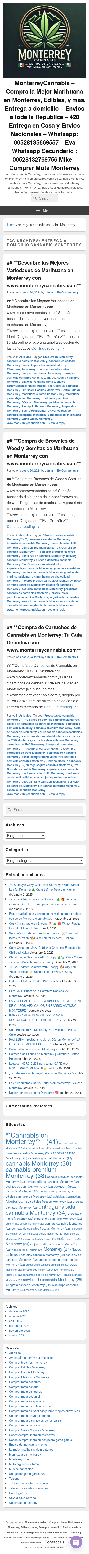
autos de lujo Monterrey (67, 1148)
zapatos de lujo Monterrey (42, 1290)
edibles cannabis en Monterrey (29, 1196)
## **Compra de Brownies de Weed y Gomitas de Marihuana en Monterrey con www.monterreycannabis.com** (44, 452)
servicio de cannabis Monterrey (42, 601)
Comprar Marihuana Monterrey (29, 1377)
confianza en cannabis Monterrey (43, 556)
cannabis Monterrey (38, 1163)
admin (49, 292)
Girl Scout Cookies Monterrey (41, 390)
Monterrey (57, 1249)
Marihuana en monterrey (25, 1454)
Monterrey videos (20, 1459)
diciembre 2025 (19, 1311)
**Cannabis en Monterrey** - (32, 1138)
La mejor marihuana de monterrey (31, 1449)
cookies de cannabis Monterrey (29, 1186)
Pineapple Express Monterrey (41, 406)
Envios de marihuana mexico (28, 1444)
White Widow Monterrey (37, 419)
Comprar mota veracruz (24, 1425)
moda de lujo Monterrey (27, 1249)
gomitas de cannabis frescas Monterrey (41, 1228)
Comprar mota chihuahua (25, 1391)
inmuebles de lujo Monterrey (45, 1233)
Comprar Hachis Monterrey (26, 1372)
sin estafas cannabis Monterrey (58, 786)
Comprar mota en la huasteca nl (30, 1406)
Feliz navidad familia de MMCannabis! (34, 981)
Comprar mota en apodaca (26, 1401)
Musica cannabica (21, 1469)
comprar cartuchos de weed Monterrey (42, 750)
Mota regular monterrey (24, 1464)
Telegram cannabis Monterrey (28, 1285)
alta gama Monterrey (37, 1148)
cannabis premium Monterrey (41, 547)
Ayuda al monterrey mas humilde (31, 1357)
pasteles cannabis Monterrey (43, 1255)
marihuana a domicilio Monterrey (43, 394)
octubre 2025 (17, 1316)
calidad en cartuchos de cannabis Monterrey (36, 724)
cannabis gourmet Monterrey (50, 1158)
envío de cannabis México (38, 381)
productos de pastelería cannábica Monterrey (38, 595)
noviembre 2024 (19, 1330)
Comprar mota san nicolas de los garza (35, 1420)
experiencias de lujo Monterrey (25, 1223)
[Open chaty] (76, 1542)
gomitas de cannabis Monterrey (42, 572)
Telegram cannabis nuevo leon (29, 1488)
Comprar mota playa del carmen (30, 1415)
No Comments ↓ (68, 292)
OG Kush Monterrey (34, 402)
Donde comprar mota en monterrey (32, 1435)
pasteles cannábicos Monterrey (42, 589)
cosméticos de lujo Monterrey (57, 1191)
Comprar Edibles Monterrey (27, 1367)
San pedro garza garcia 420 (27, 1473)
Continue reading (47, 348)
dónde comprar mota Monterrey (42, 757)
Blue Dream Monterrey (58, 357)
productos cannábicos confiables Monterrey (42, 591)
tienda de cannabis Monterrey (53, 605)
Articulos (25, 357)
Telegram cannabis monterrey (28, 1483)
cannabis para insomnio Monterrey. (44, 365)
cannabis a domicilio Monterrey (27, 361)
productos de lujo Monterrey (41, 1269)
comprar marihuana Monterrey (42, 373)
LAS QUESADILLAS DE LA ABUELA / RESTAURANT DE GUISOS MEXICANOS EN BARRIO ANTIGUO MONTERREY (45, 1006)
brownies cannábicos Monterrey (49, 539)
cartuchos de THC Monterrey (25, 744)
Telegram (15, 1478)
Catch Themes (56, 1547)
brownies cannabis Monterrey (28, 1153)
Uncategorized (18, 1493)
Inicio (10, 224)
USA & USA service (22, 1497)
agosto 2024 (17, 1335)
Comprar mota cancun (23, 1386)
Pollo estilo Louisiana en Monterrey (32, 1049)
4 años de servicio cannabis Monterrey (54, 719)
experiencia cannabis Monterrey (58, 1218)
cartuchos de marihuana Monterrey (55, 740)
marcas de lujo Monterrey (39, 1239)
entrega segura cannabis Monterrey (49, 765)
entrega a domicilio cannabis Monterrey (41, 375)
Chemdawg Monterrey (21, 369)
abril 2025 (15, 1321)
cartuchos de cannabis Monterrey (44, 736)
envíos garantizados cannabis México (36, 383)
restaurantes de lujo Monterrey (42, 1274)
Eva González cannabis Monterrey (44, 564)
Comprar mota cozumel (24, 1396)
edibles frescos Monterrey (52, 1201)
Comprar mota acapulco (25, 1382)
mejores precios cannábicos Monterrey (47, 580)
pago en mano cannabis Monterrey (44, 582)
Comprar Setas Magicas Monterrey (32, 1430)
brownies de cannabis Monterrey (28, 543)
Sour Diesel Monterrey (36, 410)
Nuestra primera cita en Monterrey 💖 (34, 1092)
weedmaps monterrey (23, 1502)
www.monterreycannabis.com (26, 423)
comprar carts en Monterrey (45, 748)
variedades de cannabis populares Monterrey (39, 412)
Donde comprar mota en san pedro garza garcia (40, 1439)
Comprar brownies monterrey (28, 1362)
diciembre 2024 (19, 1325)
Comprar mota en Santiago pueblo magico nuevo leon (44, 1411)
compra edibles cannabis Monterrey (52, 1181)
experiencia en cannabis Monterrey (30, 568)
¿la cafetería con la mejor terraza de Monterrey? (41, 1073)
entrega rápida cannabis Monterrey (40, 1209)
